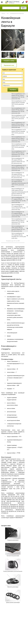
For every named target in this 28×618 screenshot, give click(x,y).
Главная (3, 13)
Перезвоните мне (9, 65)
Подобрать (13, 89)
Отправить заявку (9, 60)
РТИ (8, 13)
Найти (23, 8)
